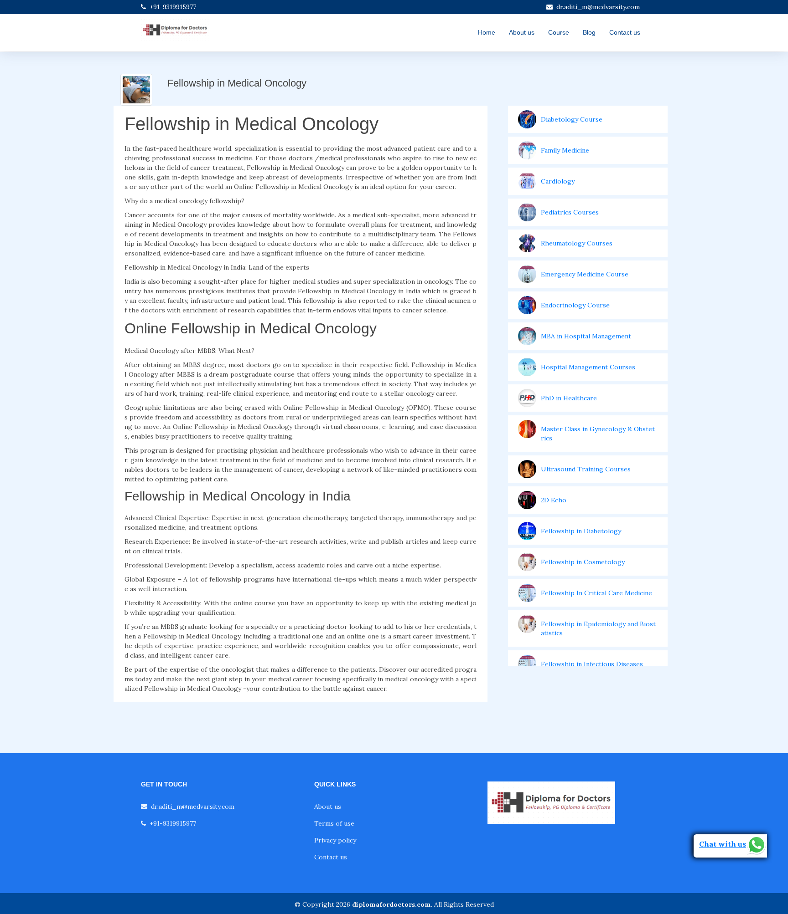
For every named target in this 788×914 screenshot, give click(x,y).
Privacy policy (335, 840)
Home (486, 32)
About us (521, 32)
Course (558, 32)
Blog (589, 32)
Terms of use (334, 823)
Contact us (624, 32)
